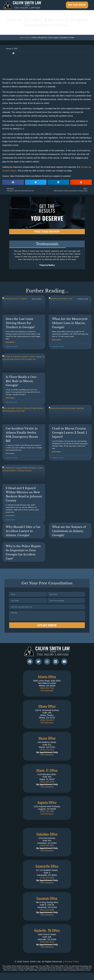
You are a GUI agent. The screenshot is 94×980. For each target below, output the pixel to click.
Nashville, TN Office (47, 930)
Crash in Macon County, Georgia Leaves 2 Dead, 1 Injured (69, 432)
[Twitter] (38, 661)
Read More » (10, 342)
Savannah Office (47, 898)
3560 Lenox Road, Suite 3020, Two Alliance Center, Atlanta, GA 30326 (47, 683)
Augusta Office (47, 802)
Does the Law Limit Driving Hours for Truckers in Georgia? (20, 323)
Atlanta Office (47, 676)
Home (22, 37)
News (28, 37)
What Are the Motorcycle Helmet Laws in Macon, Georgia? (70, 323)
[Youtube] (64, 661)
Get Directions (47, 690)
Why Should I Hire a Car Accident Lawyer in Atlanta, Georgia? (23, 531)
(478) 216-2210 (47, 750)
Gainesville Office (47, 866)
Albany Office (47, 706)
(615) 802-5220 (47, 942)
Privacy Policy (72, 961)
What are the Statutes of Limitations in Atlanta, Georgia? (69, 531)
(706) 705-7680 (47, 811)
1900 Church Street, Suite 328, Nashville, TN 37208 (47, 937)
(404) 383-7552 (47, 688)
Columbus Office (47, 834)
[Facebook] (30, 661)
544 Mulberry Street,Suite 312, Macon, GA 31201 (47, 744)
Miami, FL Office (47, 770)
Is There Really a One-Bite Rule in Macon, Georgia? (21, 381)
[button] (13, 182)
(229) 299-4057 (47, 720)
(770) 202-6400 (47, 878)
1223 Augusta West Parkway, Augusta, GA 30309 (47, 807)
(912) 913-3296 (47, 910)
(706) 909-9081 (47, 845)
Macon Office (47, 738)
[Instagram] (47, 661)
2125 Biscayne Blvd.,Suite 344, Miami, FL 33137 (47, 776)
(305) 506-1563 (47, 782)
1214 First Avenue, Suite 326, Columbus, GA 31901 (47, 840)
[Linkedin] (56, 661)
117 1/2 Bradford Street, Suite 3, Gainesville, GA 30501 (47, 872)
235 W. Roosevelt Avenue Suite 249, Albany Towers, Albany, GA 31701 (47, 714)
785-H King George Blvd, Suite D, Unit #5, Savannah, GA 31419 (47, 904)
